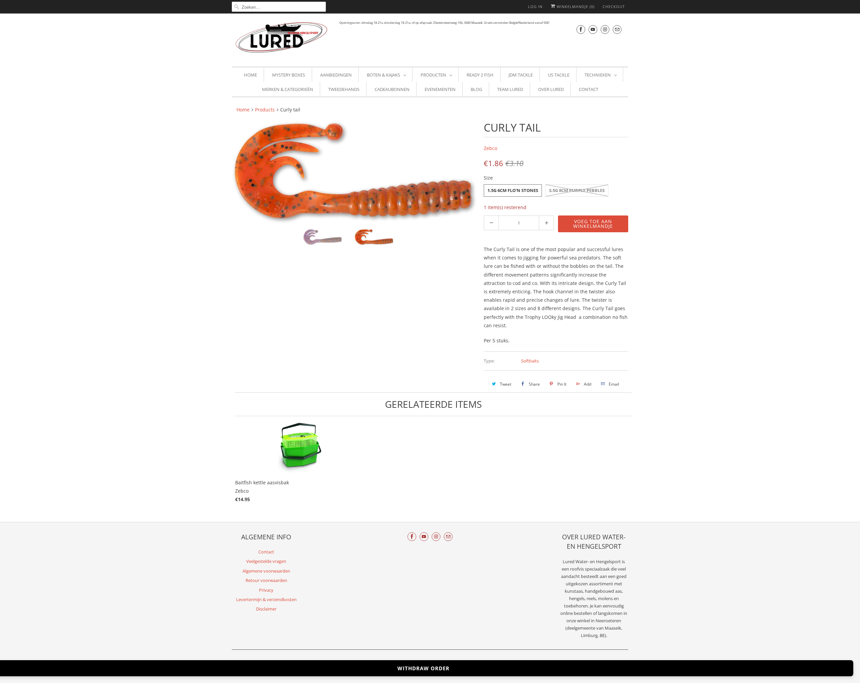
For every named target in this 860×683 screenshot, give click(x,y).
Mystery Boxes (288, 75)
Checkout (614, 6)
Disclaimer (266, 609)
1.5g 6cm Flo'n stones (512, 190)
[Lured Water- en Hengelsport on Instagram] (605, 29)
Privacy (266, 590)
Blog (476, 89)
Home (250, 75)
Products (265, 109)
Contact (588, 89)
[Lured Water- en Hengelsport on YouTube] (593, 29)
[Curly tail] (354, 172)
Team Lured (510, 89)
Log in (535, 6)
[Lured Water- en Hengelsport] (282, 39)
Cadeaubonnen (392, 89)
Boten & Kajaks (383, 75)
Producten (433, 75)
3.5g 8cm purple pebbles (577, 190)
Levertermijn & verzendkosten (266, 599)
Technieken (598, 75)
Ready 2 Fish (480, 75)
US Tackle (558, 75)
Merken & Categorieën (287, 89)
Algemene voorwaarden (266, 571)
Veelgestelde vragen (266, 561)
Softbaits (530, 361)
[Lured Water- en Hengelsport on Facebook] (580, 29)
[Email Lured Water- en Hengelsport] (617, 29)
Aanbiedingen (336, 75)
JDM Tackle (521, 75)
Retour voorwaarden (266, 580)
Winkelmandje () (575, 6)
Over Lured (551, 89)
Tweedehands (343, 89)
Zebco (490, 148)
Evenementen (440, 89)
